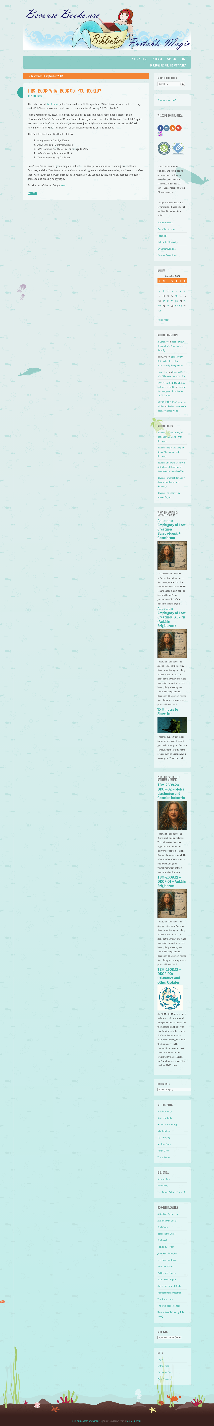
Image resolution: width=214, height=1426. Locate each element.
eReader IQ (162, 1185)
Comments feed (164, 1372)
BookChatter (163, 1227)
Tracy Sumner (164, 1157)
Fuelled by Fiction (165, 1247)
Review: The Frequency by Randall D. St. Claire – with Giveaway (170, 436)
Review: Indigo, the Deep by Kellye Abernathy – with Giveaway (170, 451)
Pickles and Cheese (166, 1273)
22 (184, 301)
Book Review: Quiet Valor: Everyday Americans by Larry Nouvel (170, 361)
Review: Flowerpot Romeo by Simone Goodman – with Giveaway (171, 482)
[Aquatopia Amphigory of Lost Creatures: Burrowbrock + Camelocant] (172, 569)
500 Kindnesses (165, 222)
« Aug (160, 320)
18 (168, 301)
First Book (52, 104)
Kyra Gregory (163, 1137)
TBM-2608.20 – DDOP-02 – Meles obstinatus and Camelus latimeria (171, 791)
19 (172, 301)
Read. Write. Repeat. (167, 1279)
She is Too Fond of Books (169, 1286)
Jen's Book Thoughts (167, 1253)
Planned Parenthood (167, 255)
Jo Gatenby (162, 342)
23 (159, 306)
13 (176, 296)
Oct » (166, 320)
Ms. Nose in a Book (166, 1260)
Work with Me (139, 59)
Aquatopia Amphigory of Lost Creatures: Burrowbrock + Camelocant (171, 529)
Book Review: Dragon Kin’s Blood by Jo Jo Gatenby (170, 346)
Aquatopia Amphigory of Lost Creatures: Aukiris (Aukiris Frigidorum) (171, 617)
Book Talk (32, 193)
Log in (160, 1359)
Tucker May (163, 372)
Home (184, 59)
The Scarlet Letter (165, 1299)
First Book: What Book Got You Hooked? (64, 90)
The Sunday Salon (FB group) (171, 1192)
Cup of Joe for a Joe (166, 229)
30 (159, 311)
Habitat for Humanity (167, 242)
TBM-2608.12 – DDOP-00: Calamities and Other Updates (169, 976)
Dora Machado (164, 1118)
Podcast (157, 59)
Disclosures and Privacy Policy (168, 65)
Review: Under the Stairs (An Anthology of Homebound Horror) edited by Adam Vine (171, 466)
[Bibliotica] (107, 53)
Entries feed (163, 1366)
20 (176, 301)
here (63, 185)
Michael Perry (164, 1144)
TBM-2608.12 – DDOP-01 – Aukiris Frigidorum (171, 881)
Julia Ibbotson (164, 1131)
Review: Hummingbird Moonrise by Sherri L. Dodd (171, 391)
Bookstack (162, 1240)
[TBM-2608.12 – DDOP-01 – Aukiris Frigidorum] (172, 917)
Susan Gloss (163, 1150)
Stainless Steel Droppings (169, 1293)
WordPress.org (164, 1379)
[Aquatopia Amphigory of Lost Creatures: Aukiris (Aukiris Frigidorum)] (172, 657)
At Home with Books (167, 1220)
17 (164, 301)
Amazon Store (164, 1179)
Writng (171, 59)
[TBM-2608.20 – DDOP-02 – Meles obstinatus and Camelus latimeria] (172, 829)
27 (176, 306)
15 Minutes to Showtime (167, 711)
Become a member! (166, 100)
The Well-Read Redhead (168, 1306)
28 (180, 306)
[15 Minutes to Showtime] (172, 732)
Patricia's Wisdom (165, 1266)
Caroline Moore (134, 1421)
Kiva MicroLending (166, 249)
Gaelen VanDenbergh (167, 1124)
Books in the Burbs (166, 1234)
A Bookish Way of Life (167, 1214)
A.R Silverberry (164, 1111)
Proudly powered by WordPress (87, 1421)
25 (168, 306)
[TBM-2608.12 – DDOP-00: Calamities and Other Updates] (170, 1009)
